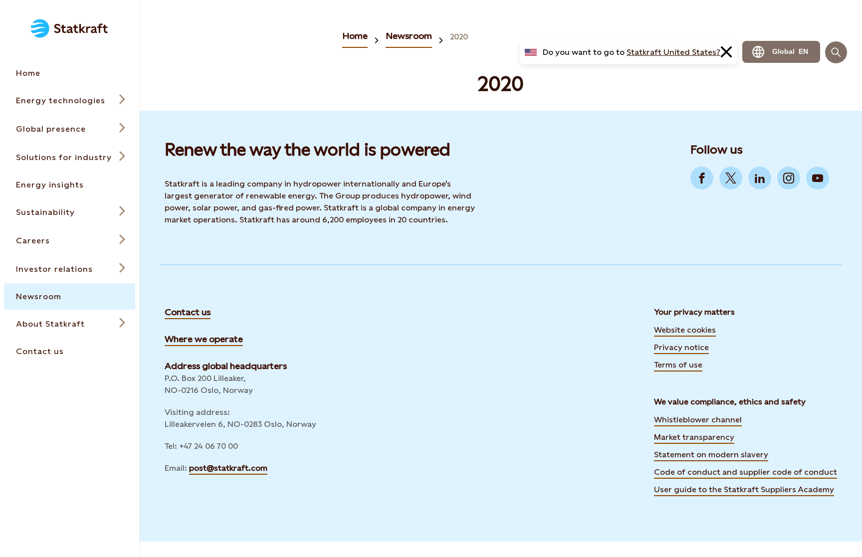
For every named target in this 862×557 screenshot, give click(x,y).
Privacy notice (681, 347)
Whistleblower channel (698, 419)
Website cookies (685, 330)
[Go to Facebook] (701, 178)
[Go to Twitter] (730, 178)
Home (355, 35)
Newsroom (409, 35)
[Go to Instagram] (788, 178)
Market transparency (694, 437)
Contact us (188, 312)
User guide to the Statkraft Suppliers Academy (744, 488)
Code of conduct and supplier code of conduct (745, 472)
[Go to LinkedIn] (759, 178)
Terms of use (678, 365)
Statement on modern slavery (711, 454)
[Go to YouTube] (817, 178)
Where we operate (204, 339)
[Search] (836, 52)
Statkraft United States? (673, 52)
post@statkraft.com (228, 468)
